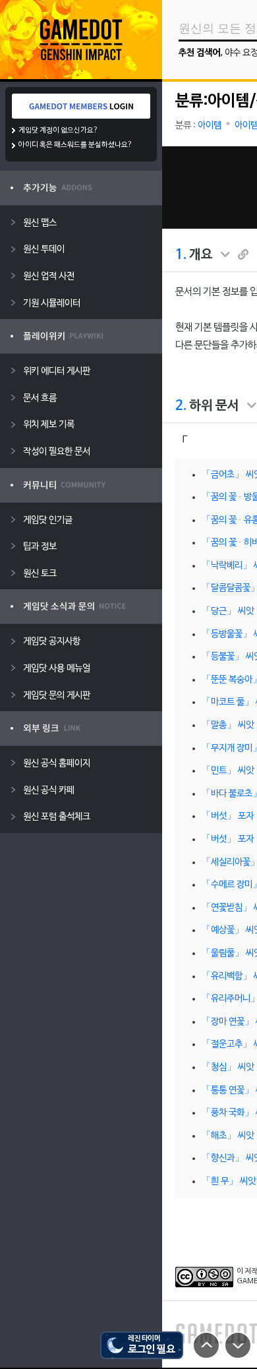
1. (180, 255)
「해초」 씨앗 (228, 1136)
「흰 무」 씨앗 (229, 1181)
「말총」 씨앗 (228, 725)
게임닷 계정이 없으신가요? (58, 130)
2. (180, 406)
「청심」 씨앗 (228, 1067)
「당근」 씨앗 (228, 611)
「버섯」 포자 (228, 816)
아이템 (209, 126)
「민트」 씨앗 (228, 771)
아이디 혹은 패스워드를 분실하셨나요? (75, 145)
